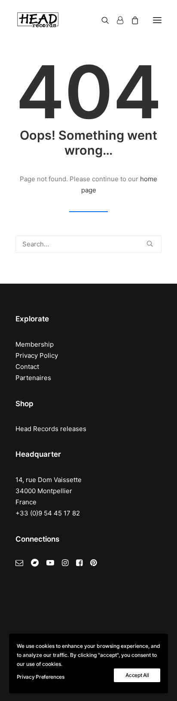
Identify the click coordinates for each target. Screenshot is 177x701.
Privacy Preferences (40, 677)
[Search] (101, 20)
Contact (27, 366)
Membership (34, 344)
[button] (157, 20)
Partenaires (33, 378)
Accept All (137, 675)
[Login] (116, 20)
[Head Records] (37, 20)
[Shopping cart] (131, 20)
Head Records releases (50, 429)
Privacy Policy (36, 355)
